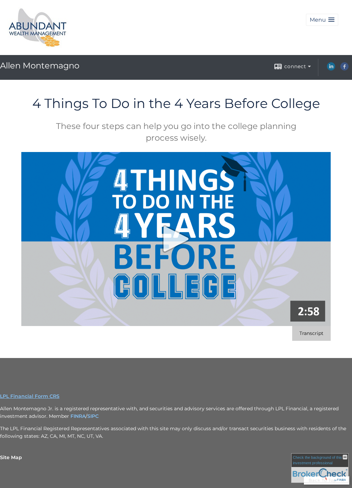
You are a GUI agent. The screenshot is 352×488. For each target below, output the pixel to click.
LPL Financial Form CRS (29, 396)
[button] (322, 20)
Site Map (11, 457)
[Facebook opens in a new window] (344, 69)
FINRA (78, 416)
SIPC (93, 416)
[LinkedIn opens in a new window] (331, 69)
